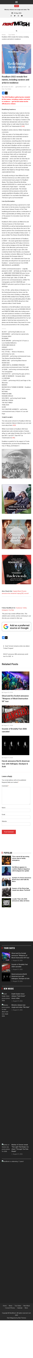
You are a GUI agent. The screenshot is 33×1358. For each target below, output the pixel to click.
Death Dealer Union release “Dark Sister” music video (18, 996)
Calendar (19, 1307)
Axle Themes (22, 1318)
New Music (26, 1305)
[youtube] (21, 15)
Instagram (5, 610)
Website (4, 821)
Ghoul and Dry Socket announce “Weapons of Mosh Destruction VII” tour (15, 698)
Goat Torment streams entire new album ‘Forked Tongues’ (16, 647)
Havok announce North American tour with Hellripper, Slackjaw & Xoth (16, 764)
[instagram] (18, 15)
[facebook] (11, 15)
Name (3, 807)
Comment (5, 786)
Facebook (19, 608)
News (10, 1305)
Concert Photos (10, 1307)
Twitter (24, 608)
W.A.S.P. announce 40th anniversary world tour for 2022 (15, 655)
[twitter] (14, 15)
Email (3, 814)
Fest (3, 89)
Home (5, 1305)
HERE (14, 425)
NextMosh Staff (21, 86)
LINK (22, 126)
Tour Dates (8, 89)
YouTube (11, 610)
